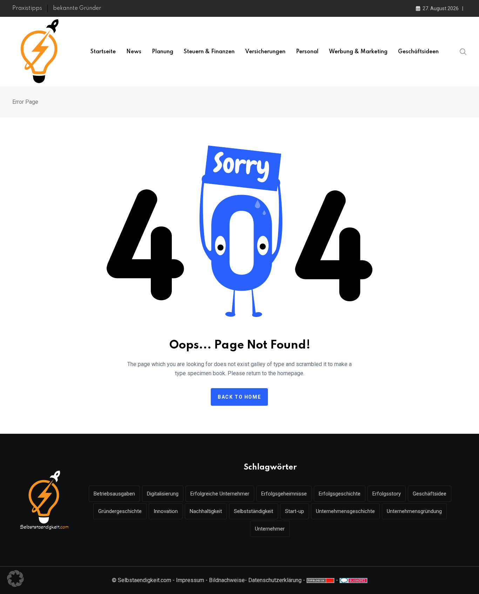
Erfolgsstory (386, 494)
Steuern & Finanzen (209, 52)
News (133, 52)
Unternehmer (270, 529)
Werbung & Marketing (358, 52)
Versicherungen (265, 52)
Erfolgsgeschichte (339, 494)
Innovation (166, 511)
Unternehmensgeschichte (345, 511)
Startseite (103, 52)
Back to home (239, 397)
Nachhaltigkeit (206, 511)
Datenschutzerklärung (275, 580)
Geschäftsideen (418, 52)
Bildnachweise (227, 580)
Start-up (294, 511)
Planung (162, 52)
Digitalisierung (162, 494)
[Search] (463, 51)
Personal (307, 52)
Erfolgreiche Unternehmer (219, 494)
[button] (15, 578)
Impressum (190, 580)
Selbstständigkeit (253, 511)
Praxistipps (27, 8)
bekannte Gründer (77, 8)
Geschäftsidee (429, 494)
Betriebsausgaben (114, 494)
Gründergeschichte (120, 511)
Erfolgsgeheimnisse (284, 494)
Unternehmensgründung (414, 511)
